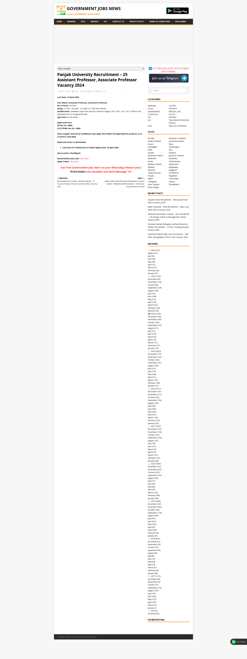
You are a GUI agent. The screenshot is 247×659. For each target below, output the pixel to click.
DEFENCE (173, 108)
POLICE (172, 114)
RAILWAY (173, 117)
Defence (95, 21)
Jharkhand (152, 158)
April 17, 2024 (66, 91)
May (149, 262)
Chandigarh (87, 91)
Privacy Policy (136, 21)
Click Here (84, 158)
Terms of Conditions (159, 21)
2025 (153, 276)
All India (151, 138)
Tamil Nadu (173, 178)
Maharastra (173, 164)
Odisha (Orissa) (154, 173)
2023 (153, 351)
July (149, 256)
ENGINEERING (154, 111)
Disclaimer (180, 21)
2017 (153, 576)
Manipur (151, 167)
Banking (71, 21)
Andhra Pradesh (154, 141)
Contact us (118, 21)
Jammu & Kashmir (176, 155)
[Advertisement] (123, 44)
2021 (153, 426)
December (152, 279)
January (151, 273)
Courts (150, 108)
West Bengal (153, 187)
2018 (153, 538)
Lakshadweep (174, 161)
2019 (153, 501)
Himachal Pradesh (155, 155)
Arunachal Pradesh (176, 141)
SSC (105, 21)
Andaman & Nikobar (177, 138)
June (149, 259)
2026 (153, 250)
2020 (153, 463)
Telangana (152, 181)
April (149, 264)
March (150, 267)
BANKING (152, 105)
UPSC (83, 21)
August (151, 253)
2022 (153, 388)
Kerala (150, 161)
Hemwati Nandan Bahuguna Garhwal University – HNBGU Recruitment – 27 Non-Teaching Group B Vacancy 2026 (168, 227)
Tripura (172, 181)
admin (76, 91)
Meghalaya (173, 167)
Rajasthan (173, 176)
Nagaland (173, 170)
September (152, 287)
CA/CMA (172, 105)
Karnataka (173, 158)
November (152, 282)
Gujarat (151, 152)
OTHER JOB (97, 91)
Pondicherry (174, 173)
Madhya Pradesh (155, 164)
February (151, 270)
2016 (153, 611)
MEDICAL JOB (174, 111)
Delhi (150, 150)
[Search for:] (169, 90)
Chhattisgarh (174, 147)
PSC (149, 117)
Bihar (171, 144)
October (151, 285)
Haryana (172, 152)
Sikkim (150, 178)
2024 (153, 313)
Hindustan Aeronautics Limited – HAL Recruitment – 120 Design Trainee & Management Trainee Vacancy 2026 (168, 217)
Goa (170, 150)
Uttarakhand (174, 184)
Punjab (151, 176)
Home (59, 21)
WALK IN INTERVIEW (177, 126)
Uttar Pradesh (153, 184)
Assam (150, 144)
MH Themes (92, 637)
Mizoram (151, 170)
